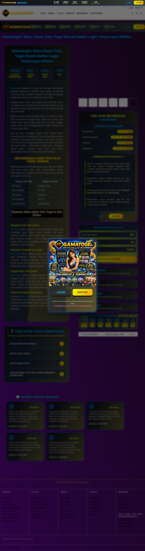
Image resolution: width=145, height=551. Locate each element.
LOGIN (129, 2)
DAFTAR (139, 2)
